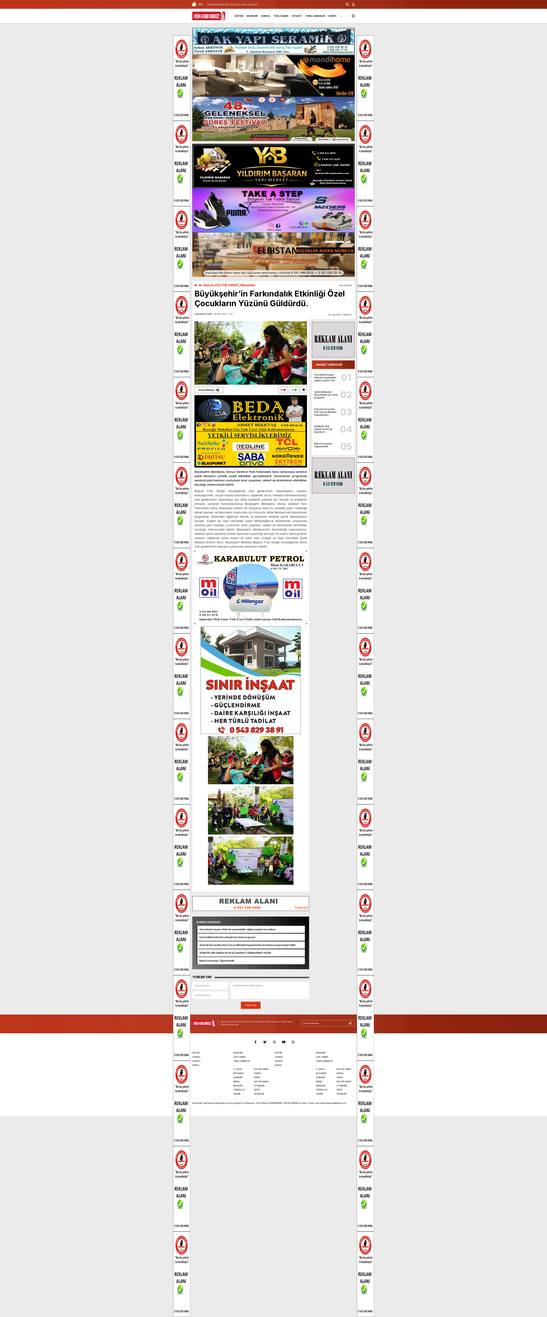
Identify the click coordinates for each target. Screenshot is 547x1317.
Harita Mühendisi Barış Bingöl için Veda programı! (227, 937)
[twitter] (265, 1042)
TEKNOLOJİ (239, 1089)
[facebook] (255, 1042)
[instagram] (274, 1042)
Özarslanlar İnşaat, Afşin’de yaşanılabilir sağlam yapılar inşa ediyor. (237, 929)
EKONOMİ (252, 16)
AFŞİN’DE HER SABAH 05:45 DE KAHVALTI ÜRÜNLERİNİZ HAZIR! (235, 952)
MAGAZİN (238, 1085)
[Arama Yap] (346, 4)
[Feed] (293, 1042)
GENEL (257, 1077)
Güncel (208, 285)
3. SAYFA (237, 1069)
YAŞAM (236, 1094)
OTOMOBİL (259, 1085)
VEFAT (257, 1089)
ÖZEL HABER (281, 16)
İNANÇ (236, 1081)
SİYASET (297, 16)
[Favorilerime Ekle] (303, 390)
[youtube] (284, 1042)
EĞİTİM (239, 16)
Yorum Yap (250, 1005)
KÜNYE (333, 16)
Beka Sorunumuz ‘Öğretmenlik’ (217, 960)
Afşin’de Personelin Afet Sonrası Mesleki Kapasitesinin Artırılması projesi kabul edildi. (247, 945)
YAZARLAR (259, 1094)
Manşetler (248, 285)
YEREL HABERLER (315, 16)
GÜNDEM (237, 1077)
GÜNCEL (265, 16)
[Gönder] (351, 1023)
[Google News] (340, 314)
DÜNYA (257, 1073)
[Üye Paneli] (352, 4)
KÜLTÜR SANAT (227, 285)
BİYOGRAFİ (238, 1073)
